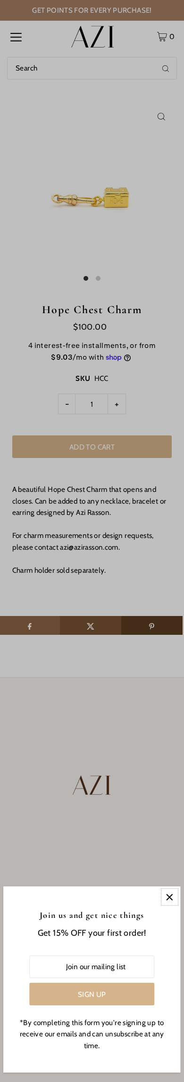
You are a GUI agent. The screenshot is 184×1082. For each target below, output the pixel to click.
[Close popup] (169, 897)
